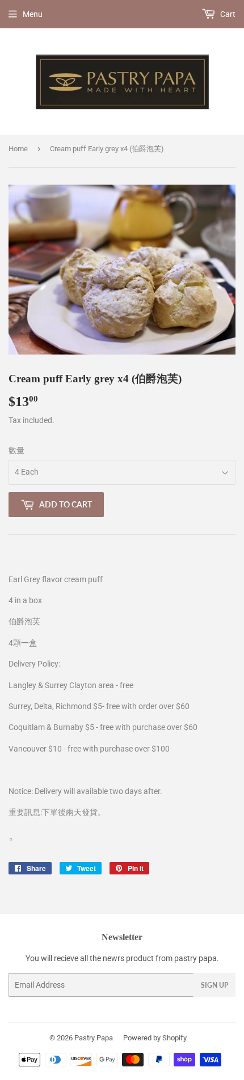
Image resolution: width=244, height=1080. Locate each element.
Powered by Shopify (155, 1038)
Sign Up (214, 985)
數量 (16, 450)
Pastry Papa (93, 1038)
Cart (226, 14)
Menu (33, 14)
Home (18, 148)
